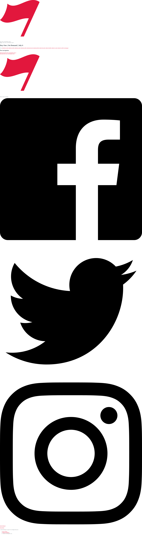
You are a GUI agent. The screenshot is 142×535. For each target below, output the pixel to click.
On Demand (66, 48)
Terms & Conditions (5, 532)
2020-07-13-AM (54, 48)
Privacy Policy (4, 531)
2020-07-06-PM (48, 48)
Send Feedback (2, 525)
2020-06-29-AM (30, 48)
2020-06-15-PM (11, 48)
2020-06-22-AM (17, 48)
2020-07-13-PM (61, 48)
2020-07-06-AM (42, 48)
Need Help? (2, 527)
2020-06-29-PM (36, 48)
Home (1, 42)
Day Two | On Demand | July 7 (7, 53)
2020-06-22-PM (23, 48)
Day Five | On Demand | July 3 (8, 52)
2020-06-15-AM (5, 48)
